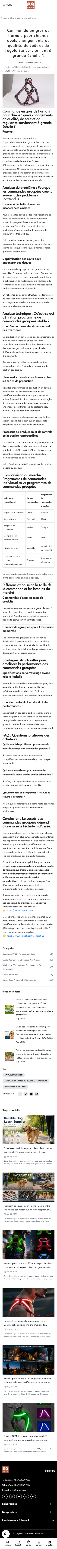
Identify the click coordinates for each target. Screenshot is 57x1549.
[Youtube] (19, 1496)
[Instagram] (12, 1496)
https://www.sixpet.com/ (20, 910)
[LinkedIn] (33, 1496)
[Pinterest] (26, 1496)
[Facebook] (5, 1496)
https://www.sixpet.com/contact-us (25, 936)
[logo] (31, 5)
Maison (4, 18)
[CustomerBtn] (6, 1534)
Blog (12, 18)
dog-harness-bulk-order (26, 18)
